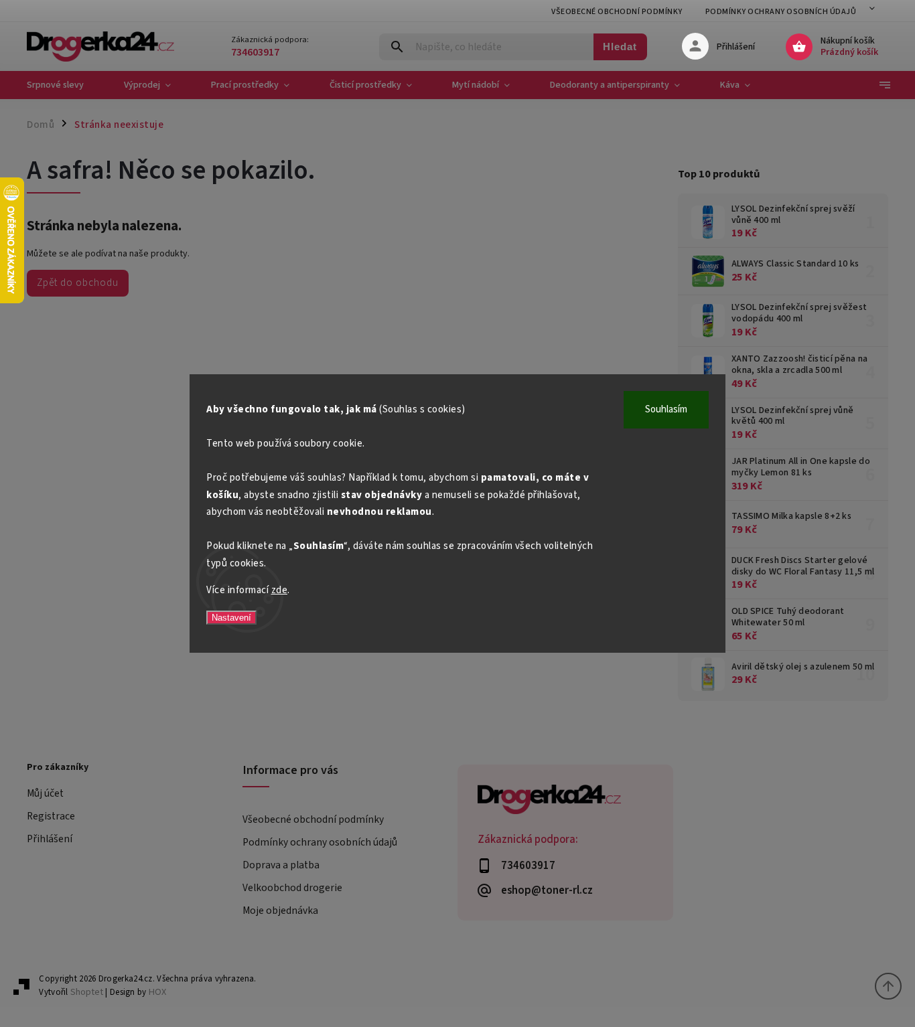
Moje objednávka (280, 910)
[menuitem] (65, 85)
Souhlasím (666, 409)
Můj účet (45, 793)
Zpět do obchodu (78, 282)
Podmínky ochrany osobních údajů (781, 11)
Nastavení (231, 618)
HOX (157, 992)
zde (279, 590)
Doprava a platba (281, 865)
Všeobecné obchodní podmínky (617, 11)
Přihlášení (49, 839)
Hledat (620, 46)
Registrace (51, 816)
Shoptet (86, 992)
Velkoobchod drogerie (292, 887)
